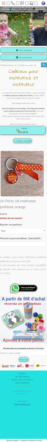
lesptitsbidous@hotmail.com (22, 403)
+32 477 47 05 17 (23, 406)
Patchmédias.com (22, 417)
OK (40, 12)
